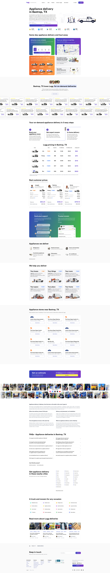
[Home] (29, 545)
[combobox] (36, 23)
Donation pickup (36, 565)
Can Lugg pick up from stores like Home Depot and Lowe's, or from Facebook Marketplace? (37, 443)
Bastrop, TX (33, 545)
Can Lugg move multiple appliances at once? (64, 445)
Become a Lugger (28, 566)
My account (42, 562)
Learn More (36, 221)
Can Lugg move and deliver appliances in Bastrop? (38, 438)
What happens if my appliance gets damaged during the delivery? (41, 458)
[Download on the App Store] (74, 563)
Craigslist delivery (36, 563)
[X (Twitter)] (57, 391)
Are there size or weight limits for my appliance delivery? (39, 448)
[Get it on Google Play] (79, 563)
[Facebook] (52, 391)
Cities (48, 2)
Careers (49, 562)
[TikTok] (55, 391)
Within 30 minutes (42, 52)
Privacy (31, 570)
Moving (35, 561)
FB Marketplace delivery (37, 564)
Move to (47, 22)
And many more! (32, 258)
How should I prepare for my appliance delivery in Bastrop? (66, 455)
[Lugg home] (27, 2)
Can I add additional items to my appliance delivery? (38, 455)
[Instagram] (50, 391)
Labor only (35, 567)
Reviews (49, 561)
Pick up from (33, 22)
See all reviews (55, 93)
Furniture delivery (36, 562)
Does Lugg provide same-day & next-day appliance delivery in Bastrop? (62, 439)
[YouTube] (59, 391)
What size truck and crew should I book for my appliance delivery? (41, 445)
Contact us (42, 563)
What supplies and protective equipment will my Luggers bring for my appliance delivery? (37, 452)
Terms (33, 570)
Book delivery (37, 322)
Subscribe (78, 552)
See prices (43, 25)
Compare (27, 563)
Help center (42, 561)
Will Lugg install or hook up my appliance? (63, 448)
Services (43, 2)
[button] (9, 101)
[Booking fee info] (69, 198)
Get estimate (66, 2)
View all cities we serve (59, 490)
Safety (41, 564)
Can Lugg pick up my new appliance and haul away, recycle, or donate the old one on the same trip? (65, 452)
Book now (80, 2)
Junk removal (35, 566)
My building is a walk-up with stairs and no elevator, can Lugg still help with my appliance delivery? (65, 443)
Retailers (53, 2)
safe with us (62, 63)
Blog (27, 564)
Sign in (76, 2)
